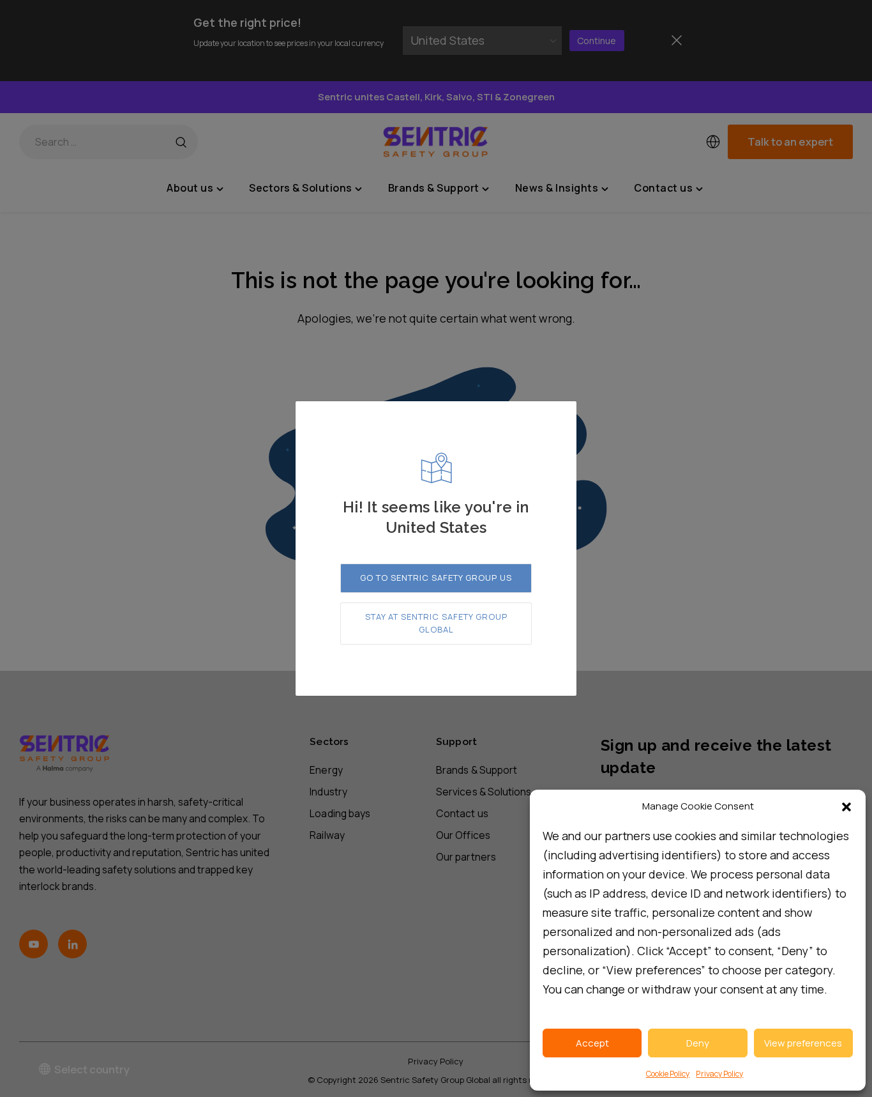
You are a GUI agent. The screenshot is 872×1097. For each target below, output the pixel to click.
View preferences (803, 1043)
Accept (592, 1043)
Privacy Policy (719, 1073)
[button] (846, 807)
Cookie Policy (668, 1073)
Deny (697, 1043)
